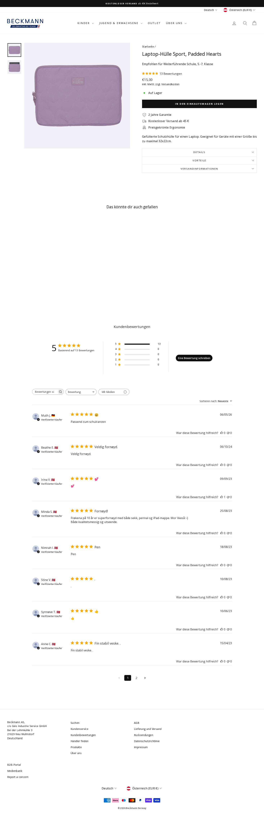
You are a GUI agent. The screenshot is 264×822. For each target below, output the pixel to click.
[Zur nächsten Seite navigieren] (145, 678)
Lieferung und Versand (147, 729)
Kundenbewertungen (83, 735)
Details (199, 152)
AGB (136, 722)
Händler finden (80, 741)
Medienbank (14, 771)
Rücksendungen (143, 735)
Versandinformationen (199, 168)
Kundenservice (79, 729)
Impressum (141, 747)
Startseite (148, 46)
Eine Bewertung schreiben (194, 358)
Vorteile (199, 160)
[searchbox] (44, 392)
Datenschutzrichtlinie (147, 741)
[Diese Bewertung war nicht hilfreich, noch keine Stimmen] (228, 433)
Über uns (175, 23)
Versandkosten (170, 84)
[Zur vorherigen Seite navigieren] (119, 678)
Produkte (76, 747)
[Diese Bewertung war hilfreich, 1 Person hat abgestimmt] (221, 497)
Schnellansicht (37, 274)
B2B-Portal (14, 764)
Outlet (154, 23)
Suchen (75, 722)
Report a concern (17, 777)
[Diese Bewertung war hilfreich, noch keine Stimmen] (221, 433)
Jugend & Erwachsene (119, 23)
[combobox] (81, 392)
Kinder (84, 23)
